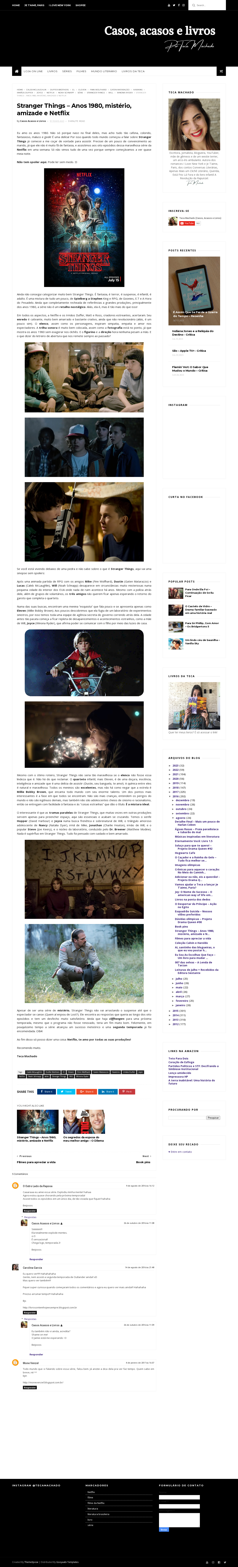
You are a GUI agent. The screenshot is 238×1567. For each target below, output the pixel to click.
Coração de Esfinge (181, 1062)
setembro (183, 813)
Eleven (82, 89)
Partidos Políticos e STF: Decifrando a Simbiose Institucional (193, 1067)
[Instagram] (183, 5)
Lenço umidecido (179, 1073)
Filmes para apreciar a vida (193, 938)
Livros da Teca (133, 71)
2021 (176, 774)
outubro (181, 809)
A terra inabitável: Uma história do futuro (191, 1082)
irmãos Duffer (25, 92)
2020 (176, 778)
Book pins (181, 926)
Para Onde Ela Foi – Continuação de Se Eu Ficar (199, 593)
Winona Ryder (125, 92)
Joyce (40, 92)
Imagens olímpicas (187, 865)
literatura (93, 1508)
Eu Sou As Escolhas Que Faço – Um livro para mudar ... (195, 956)
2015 (176, 1011)
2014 (176, 1015)
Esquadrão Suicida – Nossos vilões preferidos (193, 913)
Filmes (81, 71)
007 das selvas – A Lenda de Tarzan (193, 964)
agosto (181, 818)
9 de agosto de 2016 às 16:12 (140, 1186)
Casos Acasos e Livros (46, 1223)
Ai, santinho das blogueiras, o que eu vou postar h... (195, 949)
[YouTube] (169, 5)
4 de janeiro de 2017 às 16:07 (140, 1363)
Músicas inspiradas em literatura (197, 836)
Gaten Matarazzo (119, 89)
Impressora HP (178, 1076)
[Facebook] (179, 5)
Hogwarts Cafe (185, 853)
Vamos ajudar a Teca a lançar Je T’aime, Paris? (196, 886)
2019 (176, 783)
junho (180, 983)
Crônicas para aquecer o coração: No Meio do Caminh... (197, 871)
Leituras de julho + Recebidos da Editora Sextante (196, 971)
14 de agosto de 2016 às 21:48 (139, 1267)
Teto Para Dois (178, 1058)
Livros (52, 71)
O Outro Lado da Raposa (37, 1186)
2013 (176, 1019)
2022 (176, 770)
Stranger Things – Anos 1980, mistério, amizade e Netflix (36, 1139)
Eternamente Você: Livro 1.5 (194, 841)
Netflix (50, 92)
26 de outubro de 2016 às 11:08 (139, 1223)
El (73, 89)
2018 (176, 787)
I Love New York (60, 5)
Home (16, 5)
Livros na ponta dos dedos (192, 899)
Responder (30, 1210)
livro (90, 1519)
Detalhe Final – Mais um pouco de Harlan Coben (197, 823)
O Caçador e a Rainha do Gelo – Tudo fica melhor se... (195, 859)
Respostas (30, 1217)
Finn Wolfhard (98, 89)
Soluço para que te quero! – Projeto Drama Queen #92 (193, 847)
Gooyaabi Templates (67, 1562)
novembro (183, 804)
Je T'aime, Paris (34, 5)
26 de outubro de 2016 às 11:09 (139, 1325)
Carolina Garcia (32, 1267)
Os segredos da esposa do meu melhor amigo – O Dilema (83, 1139)
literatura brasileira (98, 1514)
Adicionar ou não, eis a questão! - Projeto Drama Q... (197, 878)
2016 (176, 796)
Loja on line (33, 71)
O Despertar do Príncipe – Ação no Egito (196, 905)
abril (179, 992)
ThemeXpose (31, 1562)
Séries (67, 71)
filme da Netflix (96, 1503)
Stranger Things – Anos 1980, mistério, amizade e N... (194, 932)
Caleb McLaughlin (36, 89)
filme (90, 1497)
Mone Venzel (31, 1363)
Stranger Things (96, 92)
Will (110, 92)
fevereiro (182, 1000)
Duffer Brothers (59, 89)
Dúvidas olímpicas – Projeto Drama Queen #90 (193, 920)
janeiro (181, 1005)
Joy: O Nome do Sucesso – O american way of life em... (194, 893)
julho (179, 978)
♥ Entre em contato (180, 1151)
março (180, 996)
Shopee (80, 5)
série (80, 92)
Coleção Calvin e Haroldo (191, 943)
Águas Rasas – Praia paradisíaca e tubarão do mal (196, 830)
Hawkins (137, 89)
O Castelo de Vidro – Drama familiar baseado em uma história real (201, 609)
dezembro (183, 800)
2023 (176, 765)
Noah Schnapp (66, 92)
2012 (176, 1024)
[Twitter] (174, 5)
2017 (176, 792)
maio (179, 987)
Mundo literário (104, 71)
